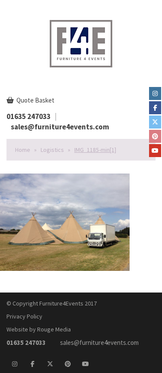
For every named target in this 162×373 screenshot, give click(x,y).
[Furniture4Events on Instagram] (155, 93)
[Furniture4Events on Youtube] (155, 150)
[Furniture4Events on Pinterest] (155, 136)
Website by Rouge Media (38, 329)
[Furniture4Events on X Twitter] (155, 122)
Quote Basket (34, 100)
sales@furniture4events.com (60, 127)
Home (22, 150)
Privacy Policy (24, 316)
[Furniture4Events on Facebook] (155, 107)
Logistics (52, 150)
